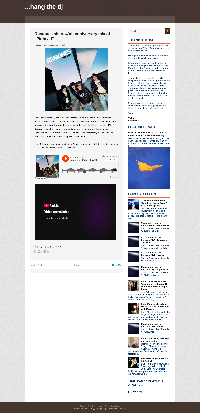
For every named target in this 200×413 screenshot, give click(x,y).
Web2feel (85, 409)
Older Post (117, 265)
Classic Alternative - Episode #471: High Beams (155, 268)
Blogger (117, 406)
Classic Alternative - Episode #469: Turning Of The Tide (154, 240)
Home (77, 265)
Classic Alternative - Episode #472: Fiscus (152, 253)
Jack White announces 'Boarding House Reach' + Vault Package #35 (155, 203)
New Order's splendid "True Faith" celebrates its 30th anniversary (148, 134)
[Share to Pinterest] (47, 251)
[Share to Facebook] (44, 251)
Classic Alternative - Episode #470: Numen (152, 325)
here (72, 147)
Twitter (131, 118)
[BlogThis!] (38, 251)
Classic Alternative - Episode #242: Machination (155, 224)
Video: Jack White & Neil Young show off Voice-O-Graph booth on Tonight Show (154, 285)
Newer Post (36, 265)
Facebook (133, 120)
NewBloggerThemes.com (116, 409)
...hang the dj (44, 6)
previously (50, 117)
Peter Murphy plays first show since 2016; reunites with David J (155, 306)
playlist (132, 391)
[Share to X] (41, 251)
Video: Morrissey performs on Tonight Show (155, 339)
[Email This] (36, 251)
